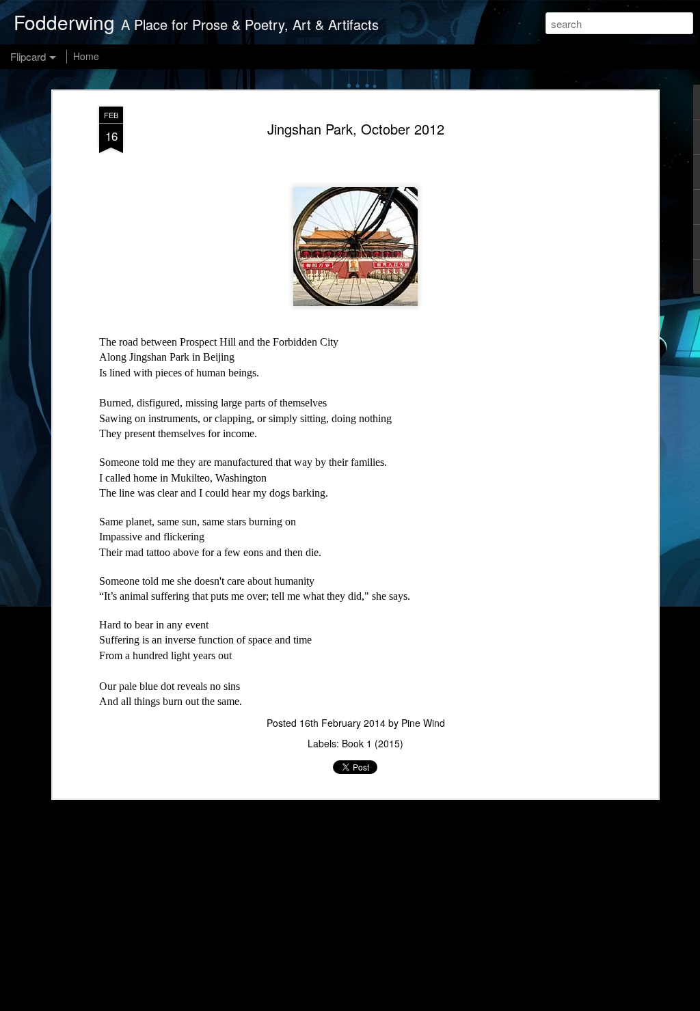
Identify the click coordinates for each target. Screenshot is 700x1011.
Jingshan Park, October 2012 (355, 129)
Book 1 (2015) (372, 743)
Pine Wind (423, 723)
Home (86, 56)
